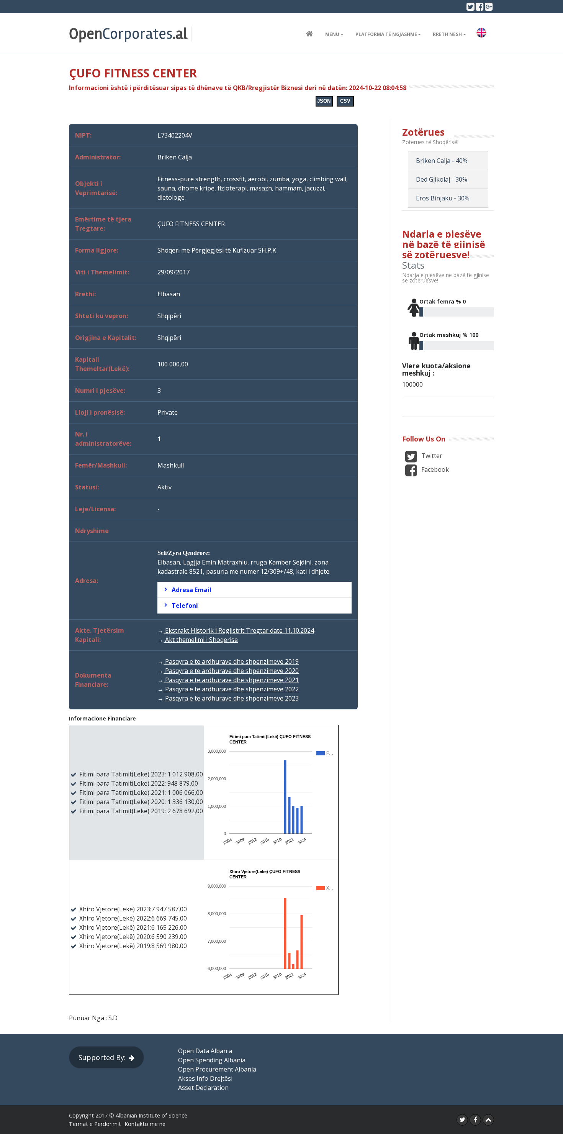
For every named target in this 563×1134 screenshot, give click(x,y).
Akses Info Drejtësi (205, 1078)
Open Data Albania (205, 1051)
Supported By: (102, 1057)
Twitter (431, 455)
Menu (332, 34)
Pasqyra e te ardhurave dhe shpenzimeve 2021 (231, 680)
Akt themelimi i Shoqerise (201, 639)
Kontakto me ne (144, 1123)
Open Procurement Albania (217, 1069)
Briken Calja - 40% (442, 160)
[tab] (254, 589)
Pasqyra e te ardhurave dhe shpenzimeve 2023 (231, 698)
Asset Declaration (203, 1087)
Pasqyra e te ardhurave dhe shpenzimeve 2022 (231, 689)
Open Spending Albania (211, 1060)
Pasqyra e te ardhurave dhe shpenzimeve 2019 (231, 661)
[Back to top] (488, 1120)
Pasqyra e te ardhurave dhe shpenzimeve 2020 (231, 670)
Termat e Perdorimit (95, 1123)
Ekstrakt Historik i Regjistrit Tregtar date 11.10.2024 (239, 630)
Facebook (434, 469)
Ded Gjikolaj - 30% (441, 179)
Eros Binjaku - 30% (443, 198)
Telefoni (185, 605)
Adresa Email (191, 590)
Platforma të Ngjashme (386, 34)
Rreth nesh (447, 34)
